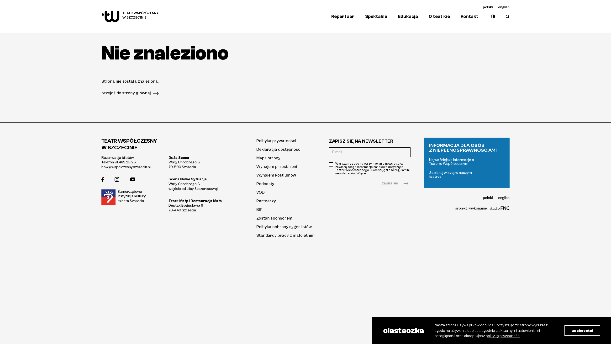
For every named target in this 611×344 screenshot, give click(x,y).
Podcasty (265, 183)
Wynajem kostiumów (276, 175)
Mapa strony (268, 158)
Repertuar (342, 16)
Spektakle (376, 16)
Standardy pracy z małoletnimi (286, 235)
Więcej (362, 173)
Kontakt (469, 16)
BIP (259, 209)
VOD (260, 192)
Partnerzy (266, 201)
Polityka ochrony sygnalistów (284, 226)
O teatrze (439, 16)
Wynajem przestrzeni (276, 166)
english (504, 7)
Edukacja (408, 16)
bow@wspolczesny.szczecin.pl (126, 167)
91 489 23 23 (125, 162)
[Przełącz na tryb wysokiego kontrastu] (492, 16)
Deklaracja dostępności (278, 149)
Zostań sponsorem (274, 218)
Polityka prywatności (276, 140)
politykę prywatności (503, 336)
